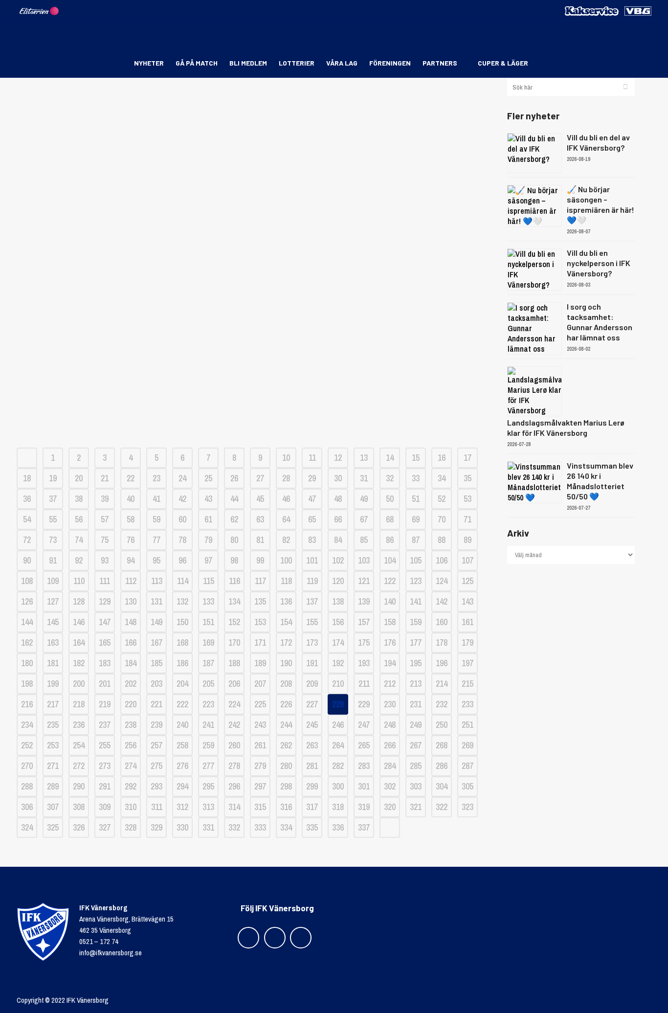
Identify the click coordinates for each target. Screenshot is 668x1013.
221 (156, 704)
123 (416, 581)
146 (79, 622)
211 (364, 683)
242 (234, 725)
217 (53, 704)
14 (390, 457)
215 (467, 683)
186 (182, 663)
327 (105, 827)
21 (105, 478)
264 (338, 745)
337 (364, 827)
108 (27, 581)
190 (286, 663)
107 (467, 560)
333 (260, 827)
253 (53, 745)
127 (53, 601)
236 (79, 725)
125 (467, 581)
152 (234, 622)
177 (416, 642)
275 (156, 766)
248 (390, 725)
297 (260, 786)
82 (286, 540)
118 (286, 581)
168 (182, 642)
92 (79, 560)
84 (338, 540)
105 (416, 560)
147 (105, 622)
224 (234, 704)
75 (105, 540)
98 (234, 560)
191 (312, 663)
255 (105, 745)
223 (208, 704)
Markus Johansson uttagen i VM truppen (254, 349)
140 (390, 601)
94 (130, 560)
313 (208, 807)
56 (79, 519)
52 (441, 499)
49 (364, 499)
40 (130, 499)
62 (234, 519)
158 (390, 622)
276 (182, 766)
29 (312, 478)
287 (467, 766)
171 (260, 642)
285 (416, 766)
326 (79, 827)
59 (156, 519)
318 (338, 807)
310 (130, 807)
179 (467, 642)
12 (338, 457)
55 (53, 519)
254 (79, 745)
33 (416, 478)
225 (260, 704)
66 (338, 519)
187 (208, 663)
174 (338, 642)
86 (390, 540)
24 (182, 478)
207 (260, 683)
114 (182, 581)
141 (416, 601)
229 (364, 704)
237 (105, 725)
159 (416, 622)
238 (130, 725)
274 (130, 766)
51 (416, 499)
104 (390, 560)
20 (79, 478)
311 (156, 807)
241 (208, 725)
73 (53, 540)
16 (441, 457)
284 (390, 766)
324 (27, 827)
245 (312, 725)
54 (27, 519)
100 (286, 560)
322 (441, 807)
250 (441, 725)
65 (312, 519)
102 (338, 560)
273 (105, 766)
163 (53, 642)
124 (441, 581)
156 (338, 622)
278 (234, 766)
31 (364, 478)
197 (467, 663)
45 (260, 499)
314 (234, 807)
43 (208, 499)
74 (79, 540)
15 (416, 457)
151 (208, 622)
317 (312, 807)
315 (260, 807)
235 (53, 725)
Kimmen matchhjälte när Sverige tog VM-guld (255, 212)
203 (156, 683)
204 (182, 683)
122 (390, 581)
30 (338, 478)
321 (416, 807)
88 (441, 540)
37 (53, 499)
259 (208, 745)
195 (416, 663)
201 (105, 683)
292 (130, 786)
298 (286, 786)
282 (338, 766)
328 (130, 827)
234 (27, 725)
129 (105, 601)
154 (286, 622)
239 (156, 725)
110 (79, 581)
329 (156, 827)
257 (156, 745)
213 (416, 683)
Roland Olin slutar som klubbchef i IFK (255, 280)
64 (286, 519)
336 (338, 827)
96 (182, 560)
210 (338, 683)
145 (53, 622)
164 (79, 642)
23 (156, 478)
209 (312, 683)
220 (130, 704)
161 (467, 622)
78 (182, 540)
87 (416, 540)
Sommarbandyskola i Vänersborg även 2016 (255, 178)
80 (234, 540)
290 (79, 786)
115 (208, 581)
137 (312, 601)
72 (27, 540)
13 (364, 457)
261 (260, 745)
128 (79, 601)
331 (208, 827)
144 (27, 622)
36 (27, 499)
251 (467, 725)
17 (467, 457)
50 (390, 499)
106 (441, 560)
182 (79, 663)
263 (312, 745)
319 (364, 807)
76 (130, 540)
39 (105, 499)
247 (364, 725)
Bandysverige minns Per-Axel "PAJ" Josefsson (254, 246)
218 (79, 704)
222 (182, 704)
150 (182, 622)
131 (156, 601)
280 (286, 766)
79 (208, 540)
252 (27, 745)
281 (312, 766)
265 (364, 745)
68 (390, 519)
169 (208, 642)
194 (390, 663)
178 (441, 642)
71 (467, 519)
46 (286, 499)
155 (312, 622)
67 (364, 519)
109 (53, 581)
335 (312, 827)
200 (79, 683)
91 (53, 560)
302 (390, 786)
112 (130, 581)
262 (286, 745)
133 (208, 601)
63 (260, 519)
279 (260, 766)
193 (364, 663)
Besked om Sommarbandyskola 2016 (255, 315)
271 (53, 766)
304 (441, 786)
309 (105, 807)
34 (441, 478)
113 (156, 581)
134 (234, 601)
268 (441, 745)
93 (105, 560)
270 (27, 766)
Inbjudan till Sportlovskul (254, 417)
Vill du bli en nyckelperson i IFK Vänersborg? (598, 263)
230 (390, 704)
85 (364, 540)
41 (156, 499)
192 (338, 663)
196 (441, 663)
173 (312, 642)
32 (390, 478)
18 (27, 478)
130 (130, 601)
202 (130, 683)
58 (130, 519)
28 (286, 478)
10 (286, 457)
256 (130, 745)
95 (156, 560)
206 (234, 683)
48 (338, 499)
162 (27, 642)
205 (208, 683)
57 (105, 519)
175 (364, 642)
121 (364, 581)
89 (467, 540)
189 (260, 663)
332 (234, 827)
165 (105, 642)
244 (286, 725)
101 (312, 560)
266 (390, 745)
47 (312, 499)
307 (53, 807)
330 (182, 827)
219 (105, 704)
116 (234, 581)
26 (234, 478)
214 (441, 683)
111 (104, 581)
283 (364, 766)
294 (182, 786)
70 (441, 519)
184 (130, 663)
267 (416, 745)
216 (27, 704)
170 (234, 642)
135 (260, 601)
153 (260, 622)
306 (27, 807)
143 (467, 601)
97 (208, 560)
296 (234, 786)
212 (390, 683)
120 (338, 581)
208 (286, 683)
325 (53, 827)
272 (79, 766)
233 (467, 704)
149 (156, 622)
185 (156, 663)
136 (286, 601)
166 (130, 642)
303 (416, 786)
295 (208, 786)
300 (338, 786)
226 (286, 704)
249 (416, 725)
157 (364, 622)
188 (234, 663)
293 (156, 786)
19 (53, 478)
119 (312, 581)
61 (208, 519)
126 (27, 601)
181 (53, 663)
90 (27, 560)
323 (467, 807)
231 (416, 704)
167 (156, 642)
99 (260, 560)
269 (467, 745)
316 (286, 807)
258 (182, 745)
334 (286, 827)
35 (467, 478)
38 (79, 499)
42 (182, 499)
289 (53, 786)
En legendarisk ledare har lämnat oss (254, 383)
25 (208, 478)
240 (182, 725)
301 (364, 786)
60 (182, 519)
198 (27, 683)
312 (182, 807)
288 (27, 786)
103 (364, 560)
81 (260, 540)
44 (234, 499)
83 (312, 540)
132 (182, 601)
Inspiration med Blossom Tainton (255, 143)
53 (467, 499)
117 (260, 581)
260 (234, 745)
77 (156, 540)
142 (441, 601)
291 (105, 786)
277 (208, 766)
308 (79, 807)
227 (312, 704)
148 (130, 622)
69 (416, 519)
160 (441, 622)
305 (467, 786)
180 (27, 663)
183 (105, 663)
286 (441, 766)
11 (312, 457)
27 (260, 478)
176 (390, 642)
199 (53, 683)
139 (364, 601)
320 (390, 807)
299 (312, 786)
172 (286, 642)
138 (338, 601)
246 (338, 725)
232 (441, 704)
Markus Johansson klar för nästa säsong (254, 109)
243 (260, 725)
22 (130, 478)
